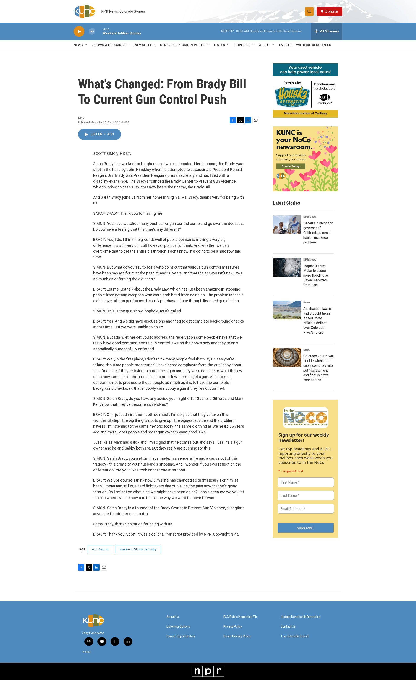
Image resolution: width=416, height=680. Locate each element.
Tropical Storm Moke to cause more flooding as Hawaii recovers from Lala (316, 275)
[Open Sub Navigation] (86, 45)
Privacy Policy (232, 626)
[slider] (99, 31)
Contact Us (288, 626)
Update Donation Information (300, 616)
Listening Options (178, 626)
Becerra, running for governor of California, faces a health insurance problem (318, 232)
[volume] (92, 31)
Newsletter (145, 45)
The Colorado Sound (295, 636)
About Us (172, 616)
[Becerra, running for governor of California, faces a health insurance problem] (287, 224)
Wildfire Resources (313, 45)
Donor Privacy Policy (237, 636)
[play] (79, 31)
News (306, 302)
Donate (331, 11)
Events (285, 45)
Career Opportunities (180, 636)
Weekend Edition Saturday (138, 549)
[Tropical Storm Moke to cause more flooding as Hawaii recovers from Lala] (287, 267)
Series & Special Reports (182, 45)
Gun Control (100, 549)
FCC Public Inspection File (240, 616)
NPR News (309, 217)
